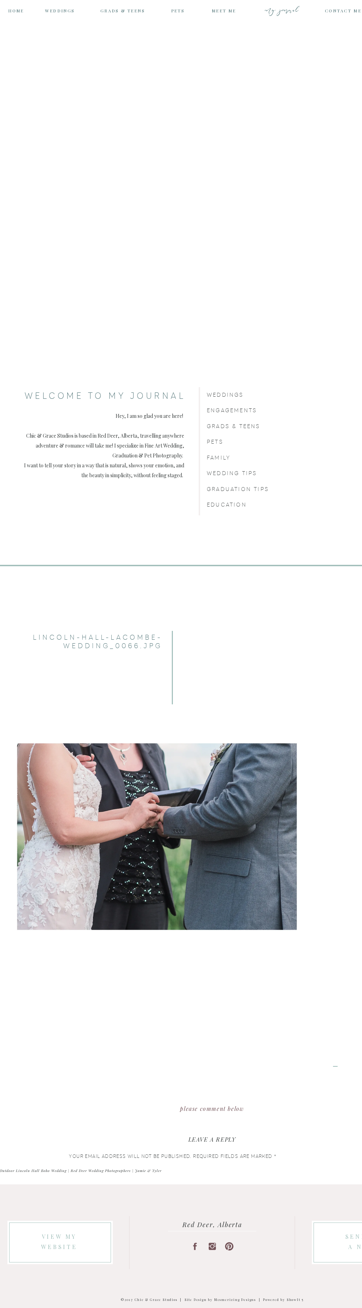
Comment (84, 1171)
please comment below (212, 1108)
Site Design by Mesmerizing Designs (220, 1299)
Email (78, 1291)
